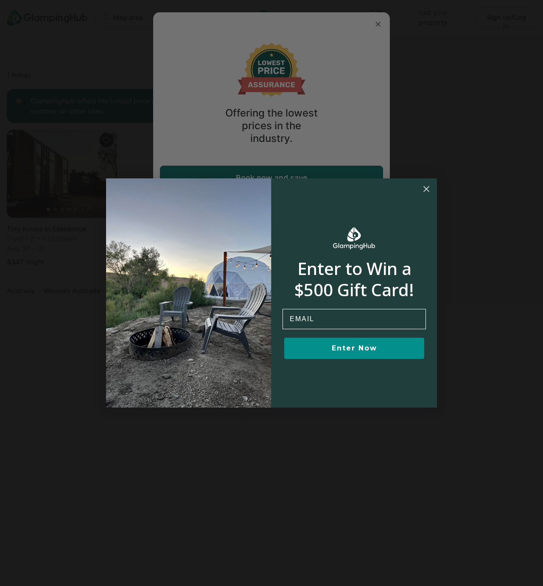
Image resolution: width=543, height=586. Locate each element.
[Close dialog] (426, 189)
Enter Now (354, 348)
